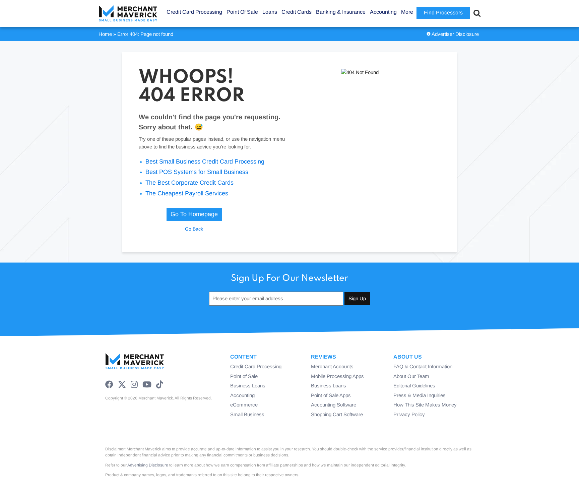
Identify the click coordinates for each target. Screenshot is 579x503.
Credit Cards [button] (296, 12)
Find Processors (443, 12)
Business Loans (247, 385)
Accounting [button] (383, 12)
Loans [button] (269, 12)
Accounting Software (333, 404)
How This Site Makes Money (425, 404)
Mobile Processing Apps (337, 376)
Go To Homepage (194, 214)
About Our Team (411, 376)
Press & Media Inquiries (419, 395)
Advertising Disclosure (147, 465)
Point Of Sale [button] (242, 12)
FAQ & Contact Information (422, 366)
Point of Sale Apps (331, 395)
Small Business (247, 414)
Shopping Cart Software (337, 414)
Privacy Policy (409, 414)
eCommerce (244, 404)
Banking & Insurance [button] (341, 12)
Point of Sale (244, 376)
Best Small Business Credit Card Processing (204, 161)
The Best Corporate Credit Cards (189, 182)
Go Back (194, 229)
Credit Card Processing (255, 366)
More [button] (407, 12)
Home (105, 34)
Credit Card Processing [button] (194, 12)
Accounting (242, 395)
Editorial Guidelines (414, 385)
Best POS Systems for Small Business (196, 172)
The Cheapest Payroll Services (186, 193)
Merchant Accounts (332, 366)
